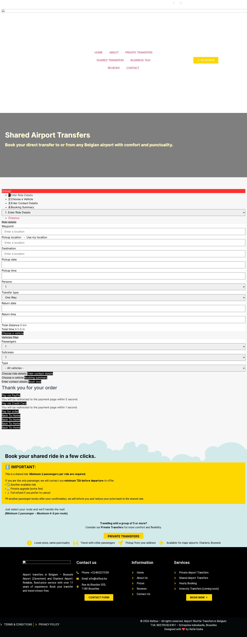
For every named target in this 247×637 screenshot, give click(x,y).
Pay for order (10, 411)
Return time (9, 314)
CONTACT (132, 68)
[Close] (6, 191)
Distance (13, 218)
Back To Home (11, 415)
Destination (9, 248)
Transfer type (10, 292)
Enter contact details (40, 373)
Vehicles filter (10, 337)
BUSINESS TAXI (140, 60)
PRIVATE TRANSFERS (138, 52)
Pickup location (24, 237)
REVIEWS (114, 68)
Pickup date (9, 259)
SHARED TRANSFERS (110, 60)
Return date (9, 303)
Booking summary (35, 377)
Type (5, 363)
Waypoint (8, 226)
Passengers (9, 341)
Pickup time (9, 270)
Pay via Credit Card (14, 403)
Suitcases (8, 352)
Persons (7, 281)
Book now (34, 381)
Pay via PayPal (11, 395)
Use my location (37, 237)
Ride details (9, 222)
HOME (99, 52)
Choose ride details (14, 373)
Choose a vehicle (13, 333)
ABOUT (114, 52)
